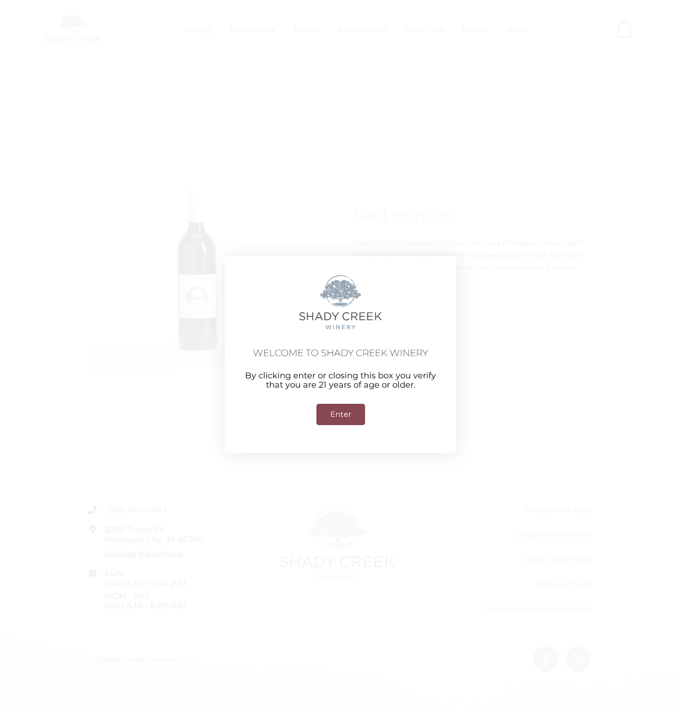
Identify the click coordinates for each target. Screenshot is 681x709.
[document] (340, 354)
